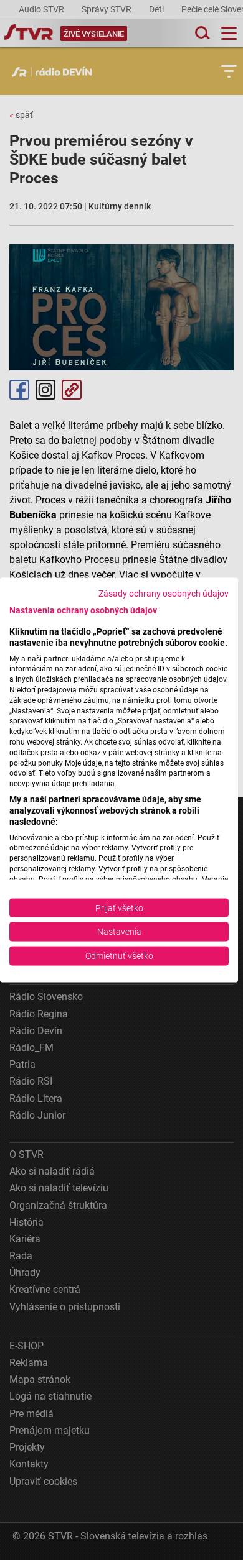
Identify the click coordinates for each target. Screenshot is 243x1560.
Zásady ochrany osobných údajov (163, 594)
